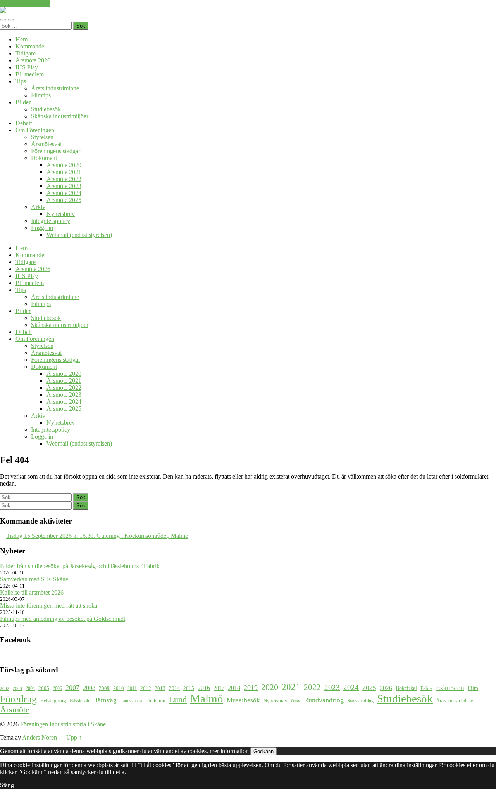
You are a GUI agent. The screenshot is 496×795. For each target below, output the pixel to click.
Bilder (23, 102)
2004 (30, 688)
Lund (178, 699)
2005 (43, 688)
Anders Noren (39, 737)
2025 (369, 687)
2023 (332, 687)
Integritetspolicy (50, 221)
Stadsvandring (360, 700)
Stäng (7, 785)
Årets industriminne (55, 88)
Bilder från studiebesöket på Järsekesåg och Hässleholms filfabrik (80, 566)
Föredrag (18, 699)
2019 (251, 687)
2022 (312, 687)
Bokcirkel (406, 688)
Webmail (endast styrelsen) (79, 235)
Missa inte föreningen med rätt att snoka (48, 605)
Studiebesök (46, 109)
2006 (57, 688)
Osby (295, 701)
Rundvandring (324, 700)
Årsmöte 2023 (63, 186)
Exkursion (450, 687)
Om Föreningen (35, 130)
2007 (72, 687)
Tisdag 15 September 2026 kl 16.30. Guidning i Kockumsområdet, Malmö (97, 535)
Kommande (30, 46)
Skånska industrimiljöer (59, 116)
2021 (291, 687)
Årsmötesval (46, 144)
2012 (145, 688)
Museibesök (243, 700)
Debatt (24, 123)
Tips (21, 81)
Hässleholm (80, 700)
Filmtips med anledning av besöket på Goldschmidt (62, 618)
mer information (229, 751)
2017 (219, 688)
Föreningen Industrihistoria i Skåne (63, 724)
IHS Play (27, 67)
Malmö (206, 699)
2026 (386, 688)
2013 (160, 688)
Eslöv (426, 688)
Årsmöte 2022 (63, 179)
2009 (104, 688)
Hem (22, 39)
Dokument (44, 158)
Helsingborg (53, 700)
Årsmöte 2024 (63, 193)
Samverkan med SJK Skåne (34, 579)
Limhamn (155, 700)
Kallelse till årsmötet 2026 (32, 592)
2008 (89, 687)
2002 (4, 688)
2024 (351, 687)
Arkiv (38, 207)
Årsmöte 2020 (63, 165)
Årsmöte (14, 709)
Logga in (42, 228)
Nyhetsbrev (60, 214)
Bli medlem (30, 74)
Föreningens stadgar (55, 151)
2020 (269, 687)
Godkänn (263, 751)
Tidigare (26, 53)
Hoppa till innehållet (25, 3)
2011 (132, 688)
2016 (204, 687)
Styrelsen (42, 137)
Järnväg (106, 700)
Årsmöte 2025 (63, 200)
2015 (188, 688)
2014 (174, 688)
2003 (17, 688)
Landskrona (131, 700)
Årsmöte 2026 (33, 60)
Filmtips (41, 95)
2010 (118, 688)
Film (473, 688)
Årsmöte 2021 (63, 172)
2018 (234, 687)
